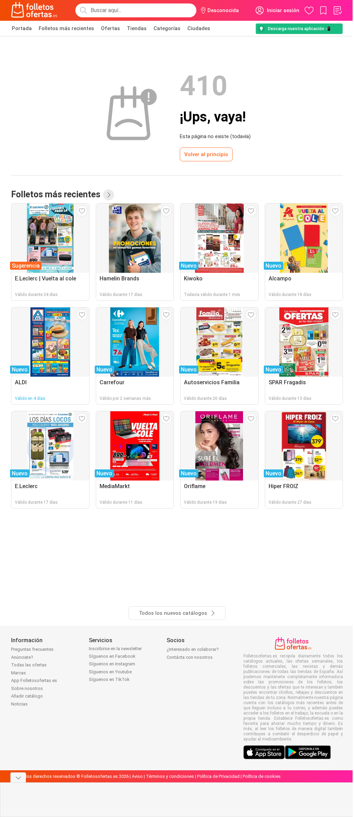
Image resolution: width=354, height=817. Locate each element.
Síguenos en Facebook (112, 656)
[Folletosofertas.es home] (34, 10)
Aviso (137, 776)
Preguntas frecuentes (32, 649)
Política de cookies (262, 776)
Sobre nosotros (27, 688)
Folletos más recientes (66, 28)
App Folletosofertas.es (34, 680)
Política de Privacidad (218, 776)
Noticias (19, 704)
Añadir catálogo (27, 696)
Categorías (166, 28)
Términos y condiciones (170, 776)
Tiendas (137, 28)
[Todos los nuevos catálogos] (108, 194)
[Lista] (337, 10)
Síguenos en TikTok (109, 679)
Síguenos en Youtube (110, 671)
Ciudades (198, 28)
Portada (22, 28)
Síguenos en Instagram (112, 663)
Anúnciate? (22, 657)
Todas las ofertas (29, 664)
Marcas (18, 672)
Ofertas (110, 28)
